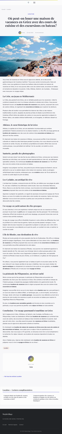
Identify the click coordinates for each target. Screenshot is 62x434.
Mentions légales (12, 424)
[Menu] (34, 2)
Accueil (3, 9)
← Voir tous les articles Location (12, 376)
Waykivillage (7, 414)
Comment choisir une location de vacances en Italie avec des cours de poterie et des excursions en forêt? (16, 397)
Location (9, 9)
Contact (21, 424)
